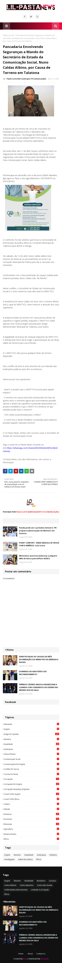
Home (20, 953)
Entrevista (31, 824)
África (31, 839)
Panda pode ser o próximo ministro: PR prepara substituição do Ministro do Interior (38, 530)
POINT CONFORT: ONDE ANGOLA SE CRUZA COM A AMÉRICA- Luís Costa (39, 544)
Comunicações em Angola (31, 764)
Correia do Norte (31, 774)
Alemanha (31, 724)
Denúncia (31, 814)
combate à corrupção (40, 889)
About (30, 953)
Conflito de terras (31, 769)
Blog (25, 959)
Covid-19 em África (31, 799)
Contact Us (40, 953)
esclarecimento (31, 834)
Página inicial (8, 35)
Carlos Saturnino (26, 885)
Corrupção (31, 779)
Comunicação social (31, 759)
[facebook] (24, 16)
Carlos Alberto (10, 885)
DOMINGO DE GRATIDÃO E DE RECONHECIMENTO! (33, 673)
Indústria (53, 855)
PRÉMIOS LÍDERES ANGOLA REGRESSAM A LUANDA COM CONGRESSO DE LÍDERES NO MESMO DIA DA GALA (38, 687)
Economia (31, 819)
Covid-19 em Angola (31, 794)
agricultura (31, 829)
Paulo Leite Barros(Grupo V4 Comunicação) (26, 79)
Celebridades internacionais (15, 889)
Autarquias (31, 749)
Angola (31, 729)
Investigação (9, 859)
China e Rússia (31, 754)
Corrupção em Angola (31, 784)
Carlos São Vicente (44, 885)
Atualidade (31, 744)
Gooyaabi (45, 959)
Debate (31, 809)
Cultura (31, 804)
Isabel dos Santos (25, 859)
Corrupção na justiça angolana (31, 789)
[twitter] (31, 16)
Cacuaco (52, 881)
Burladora (41, 881)
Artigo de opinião (31, 734)
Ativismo (31, 739)
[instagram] (37, 16)
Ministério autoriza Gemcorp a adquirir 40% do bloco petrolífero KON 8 (38, 557)
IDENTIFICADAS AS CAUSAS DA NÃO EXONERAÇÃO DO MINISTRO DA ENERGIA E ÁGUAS (38, 659)
